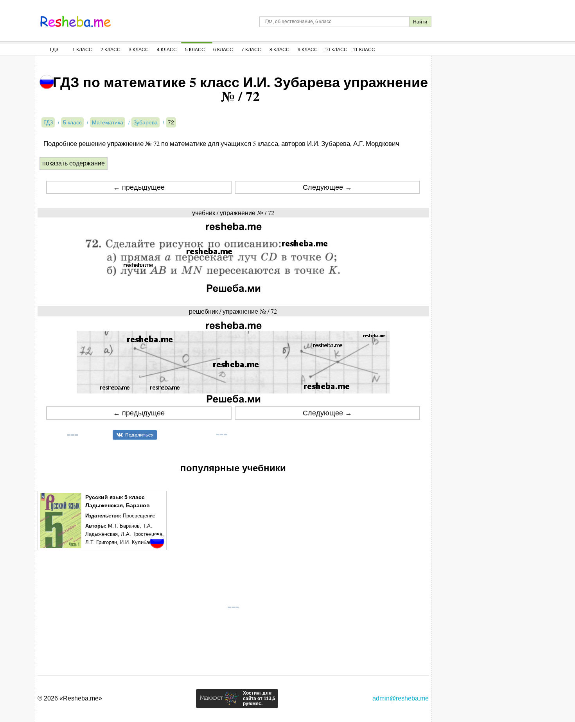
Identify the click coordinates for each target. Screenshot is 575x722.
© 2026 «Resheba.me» (70, 698)
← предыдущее (139, 187)
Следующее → (327, 187)
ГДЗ (54, 49)
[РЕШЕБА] (75, 21)
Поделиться (139, 435)
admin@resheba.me (400, 698)
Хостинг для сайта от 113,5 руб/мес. (259, 698)
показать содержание (73, 163)
